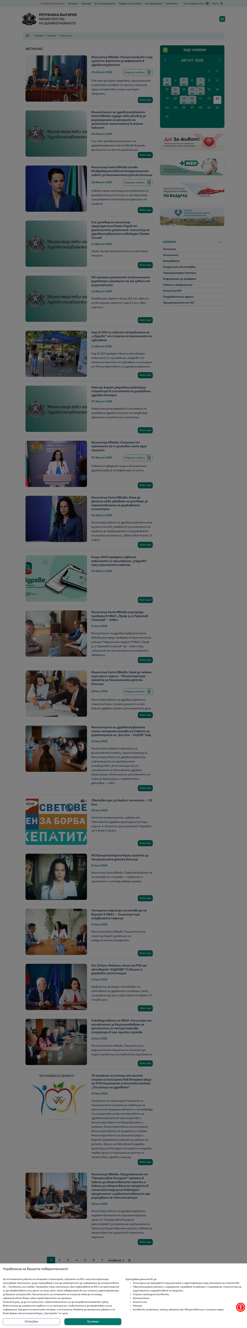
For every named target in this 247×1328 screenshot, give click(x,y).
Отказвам (31, 1321)
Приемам (93, 1321)
